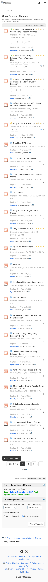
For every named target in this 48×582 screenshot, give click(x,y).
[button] (39, 3)
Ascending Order (12, 516)
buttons (16, 264)
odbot (20, 86)
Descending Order (32, 516)
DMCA (26, 572)
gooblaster (25, 35)
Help (6, 569)
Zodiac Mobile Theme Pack (24, 158)
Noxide (20, 63)
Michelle (21, 161)
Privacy (33, 569)
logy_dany (24, 267)
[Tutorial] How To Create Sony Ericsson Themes (23, 30)
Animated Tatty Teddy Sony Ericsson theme (23, 334)
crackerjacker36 (27, 232)
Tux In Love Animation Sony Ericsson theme (23, 352)
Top (44, 478)
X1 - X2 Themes (20, 297)
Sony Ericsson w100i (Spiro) (25, 123)
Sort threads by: (34, 504)
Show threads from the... (14, 504)
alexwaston (25, 108)
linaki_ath (21, 126)
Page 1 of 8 (13, 464)
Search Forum (38, 25)
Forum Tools (28, 25)
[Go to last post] (33, 50)
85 (26, 66)
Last (24, 469)
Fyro (22, 285)
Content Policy (22, 569)
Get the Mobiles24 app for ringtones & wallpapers (24, 557)
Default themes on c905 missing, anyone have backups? (26, 104)
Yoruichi (23, 441)
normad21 (24, 196)
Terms (11, 569)
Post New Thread (11, 458)
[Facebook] (22, 551)
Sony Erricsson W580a (23, 228)
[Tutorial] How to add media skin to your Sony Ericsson (23, 81)
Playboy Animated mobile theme (27, 370)
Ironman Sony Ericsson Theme (26, 422)
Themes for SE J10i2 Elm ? (24, 438)
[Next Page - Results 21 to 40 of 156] (40, 463)
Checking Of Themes (22, 143)
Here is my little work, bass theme (28, 282)
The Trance (17, 192)
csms (22, 146)
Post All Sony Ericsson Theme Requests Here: (21, 57)
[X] (26, 551)
